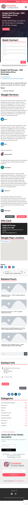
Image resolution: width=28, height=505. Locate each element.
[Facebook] (8, 394)
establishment (6, 78)
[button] (25, 7)
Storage (21, 78)
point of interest (14, 78)
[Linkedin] (12, 394)
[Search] (25, 353)
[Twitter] (19, 394)
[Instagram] (15, 394)
